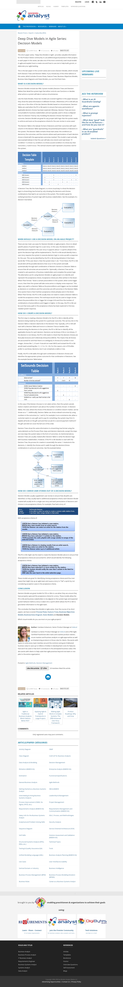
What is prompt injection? (90, 114)
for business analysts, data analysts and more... (61, 933)
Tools (51, 848)
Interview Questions (78, 6)
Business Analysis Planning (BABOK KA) (63, 855)
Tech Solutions (91, 930)
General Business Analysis (28, 782)
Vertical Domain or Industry (29, 868)
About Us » (62, 26)
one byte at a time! (91, 933)
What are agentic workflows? (90, 107)
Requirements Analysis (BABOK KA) (31, 809)
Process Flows (41, 612)
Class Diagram (24, 756)
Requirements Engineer (26, 961)
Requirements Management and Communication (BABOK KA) (60, 810)
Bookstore (67, 958)
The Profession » (30, 26)
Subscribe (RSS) (40, 33)
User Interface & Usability (58, 862)
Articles (41, 6)
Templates (64, 6)
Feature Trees (53, 612)
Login (87, 2)
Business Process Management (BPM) (32, 875)
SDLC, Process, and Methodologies (61, 815)
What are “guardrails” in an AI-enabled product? (93, 131)
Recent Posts (22, 33)
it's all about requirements (32, 933)
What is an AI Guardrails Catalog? (91, 100)
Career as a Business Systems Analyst (62, 881)
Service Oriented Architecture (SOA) (61, 829)
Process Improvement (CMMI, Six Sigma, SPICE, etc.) (31, 803)
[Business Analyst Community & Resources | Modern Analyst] (33, 15)
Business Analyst (24, 951)
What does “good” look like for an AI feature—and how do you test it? (93, 122)
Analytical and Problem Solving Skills (32, 822)
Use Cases (22, 862)
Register (78, 2)
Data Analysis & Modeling (28, 762)
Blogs (48, 6)
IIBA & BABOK (54, 789)
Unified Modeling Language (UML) (31, 855)
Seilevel (74, 627)
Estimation (23, 776)
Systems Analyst (24, 968)
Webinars (52, 26)
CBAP (51, 749)
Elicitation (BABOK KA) (27, 769)
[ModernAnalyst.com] (63, 921)
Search (31, 33)
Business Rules (24, 881)
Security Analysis (55, 822)
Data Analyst (22, 971)
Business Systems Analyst (27, 964)
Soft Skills (22, 835)
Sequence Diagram (25, 829)
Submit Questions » (98, 138)
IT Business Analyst (25, 958)
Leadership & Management (58, 795)
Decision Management (44, 663)
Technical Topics (55, 842)
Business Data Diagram (33, 615)
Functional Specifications (58, 776)
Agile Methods (30, 663)
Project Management (56, 802)
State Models (48, 615)
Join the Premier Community (62, 930)
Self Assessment (69, 968)
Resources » (42, 26)
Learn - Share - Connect (32, 930)
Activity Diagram (25, 749)
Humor (55, 6)
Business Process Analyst (27, 955)
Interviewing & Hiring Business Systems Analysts (30, 796)
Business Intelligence (56, 868)
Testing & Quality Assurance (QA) (30, 848)
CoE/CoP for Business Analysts (60, 756)
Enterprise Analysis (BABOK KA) (60, 769)
